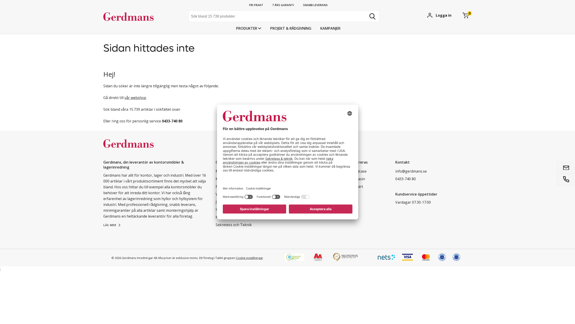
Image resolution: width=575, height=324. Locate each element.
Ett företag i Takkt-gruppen (217, 258)
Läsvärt (356, 186)
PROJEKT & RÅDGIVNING (290, 28)
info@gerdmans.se (411, 171)
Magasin (357, 178)
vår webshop (135, 97)
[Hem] (137, 17)
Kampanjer (330, 28)
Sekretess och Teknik (234, 224)
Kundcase (358, 171)
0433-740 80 (405, 178)
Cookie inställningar (249, 258)
